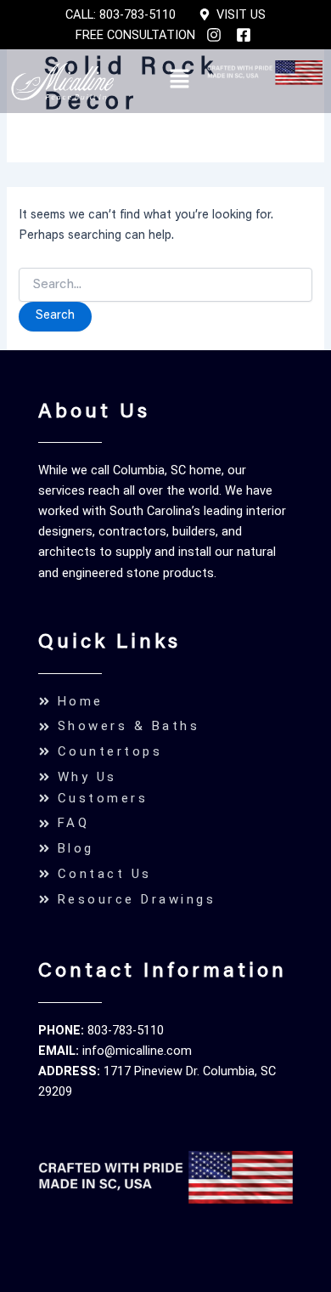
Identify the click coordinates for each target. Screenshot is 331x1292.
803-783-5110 (125, 1030)
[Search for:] (165, 286)
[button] (179, 81)
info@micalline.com (137, 1050)
